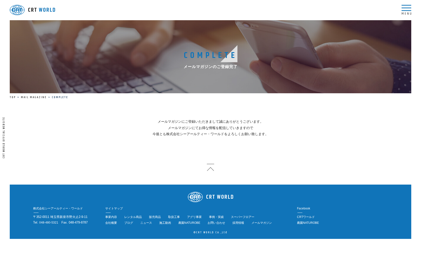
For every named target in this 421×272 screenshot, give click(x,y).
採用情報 (238, 223)
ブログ (128, 223)
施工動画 (165, 223)
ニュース (146, 223)
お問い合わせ (216, 223)
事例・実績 (216, 217)
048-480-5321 (48, 222)
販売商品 (155, 217)
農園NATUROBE (189, 223)
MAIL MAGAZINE (34, 97)
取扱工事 (174, 217)
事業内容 (111, 217)
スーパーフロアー (242, 217)
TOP (13, 97)
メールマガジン (261, 223)
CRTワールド (306, 217)
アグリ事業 (194, 217)
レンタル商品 (133, 217)
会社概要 (111, 223)
